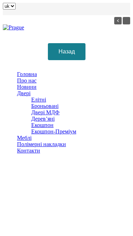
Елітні (38, 100)
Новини (27, 87)
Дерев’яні (43, 119)
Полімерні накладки (41, 144)
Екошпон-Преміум (53, 131)
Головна (27, 74)
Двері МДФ (45, 112)
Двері (24, 93)
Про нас (27, 80)
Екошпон (42, 125)
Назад (67, 51)
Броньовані (45, 106)
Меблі (24, 138)
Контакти (28, 151)
